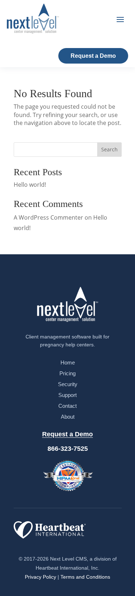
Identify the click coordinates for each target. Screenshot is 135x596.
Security (67, 384)
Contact (67, 406)
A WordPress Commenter (48, 217)
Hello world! (30, 185)
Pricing (67, 373)
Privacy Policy (40, 577)
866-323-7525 (68, 448)
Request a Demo (93, 56)
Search (109, 149)
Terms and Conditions (85, 577)
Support (67, 395)
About (68, 417)
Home (67, 362)
